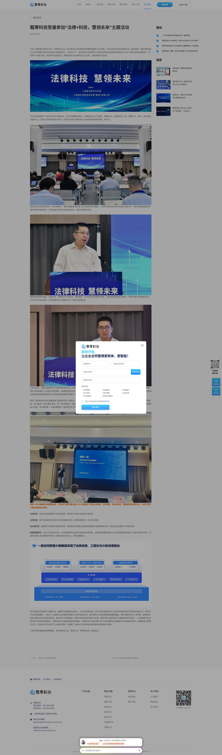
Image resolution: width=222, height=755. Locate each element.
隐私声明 (105, 401)
